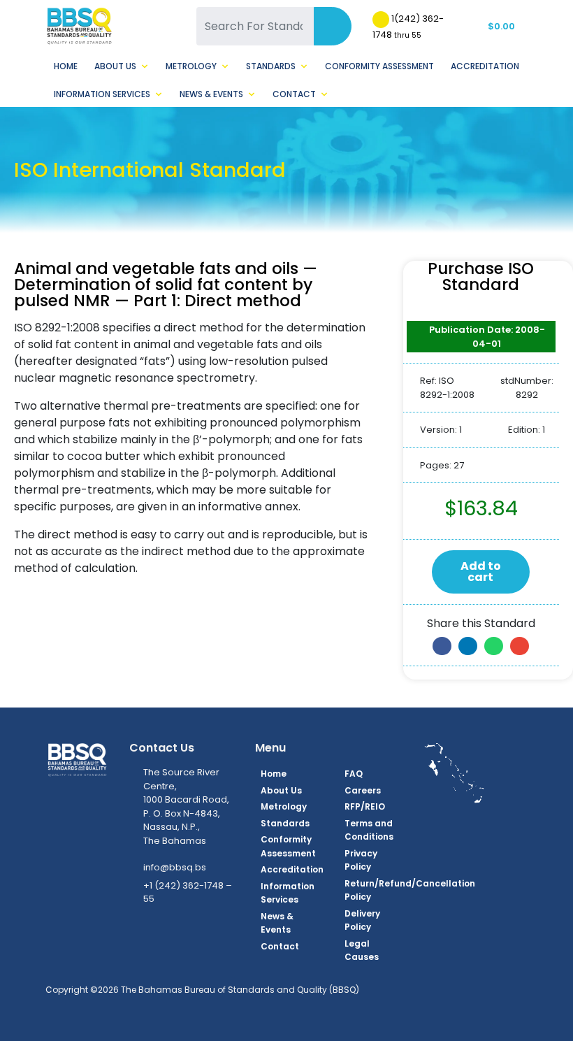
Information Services (102, 94)
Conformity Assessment (379, 66)
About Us (115, 66)
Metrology (191, 66)
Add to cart (480, 571)
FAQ (353, 774)
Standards (271, 66)
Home (66, 66)
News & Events (211, 94)
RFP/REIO (364, 806)
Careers (362, 790)
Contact (294, 94)
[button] (442, 646)
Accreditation (485, 66)
